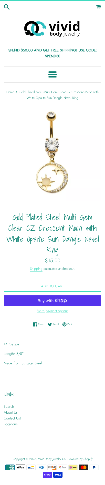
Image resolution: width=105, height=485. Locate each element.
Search (9, 406)
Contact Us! (12, 418)
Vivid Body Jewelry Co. (52, 459)
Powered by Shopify (80, 459)
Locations (11, 424)
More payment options (52, 310)
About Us (11, 412)
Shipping (36, 268)
